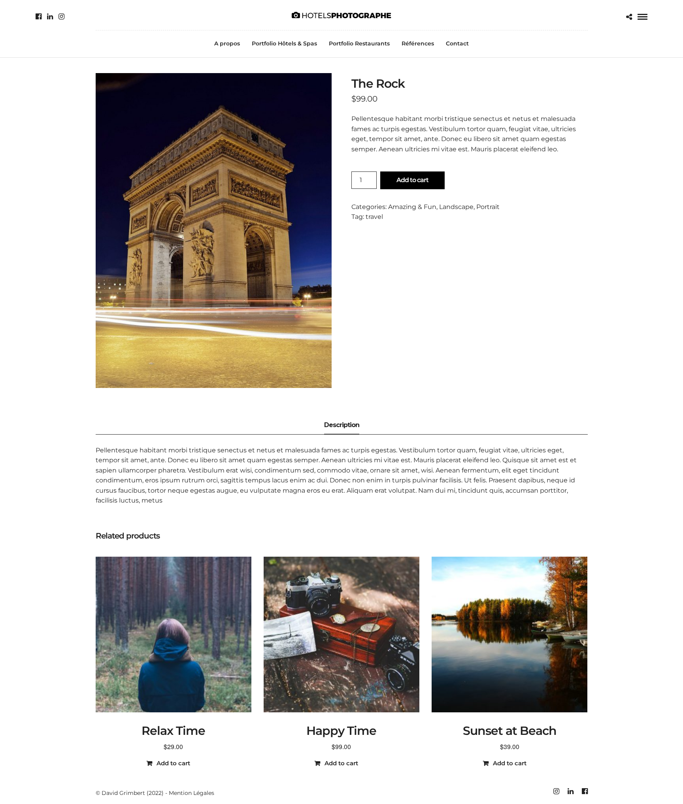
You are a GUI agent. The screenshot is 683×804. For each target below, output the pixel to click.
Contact (457, 43)
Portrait (488, 207)
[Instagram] (61, 16)
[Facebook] (39, 16)
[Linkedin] (50, 16)
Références (418, 43)
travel (374, 216)
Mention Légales (191, 792)
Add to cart (412, 180)
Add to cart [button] (173, 763)
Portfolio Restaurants (359, 43)
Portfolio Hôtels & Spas (284, 43)
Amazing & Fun (412, 207)
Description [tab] (341, 425)
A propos (227, 43)
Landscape (456, 207)
